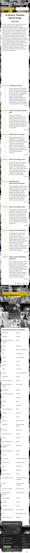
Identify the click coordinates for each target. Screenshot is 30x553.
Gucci (3, 405)
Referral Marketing (7, 451)
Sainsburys (5, 458)
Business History (15, 21)
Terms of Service (24, 544)
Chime (17, 365)
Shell (3, 466)
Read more (5, 535)
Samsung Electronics (21, 458)
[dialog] (11, 536)
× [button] (20, 522)
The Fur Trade (20, 489)
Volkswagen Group (21, 513)
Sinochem (18, 466)
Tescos (4, 483)
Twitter (18, 502)
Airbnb (18, 332)
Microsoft (4, 430)
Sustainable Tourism (7, 478)
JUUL (3, 417)
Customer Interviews (21, 373)
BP (3, 353)
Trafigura (4, 502)
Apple (17, 340)
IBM (17, 409)
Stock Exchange (6, 474)
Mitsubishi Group (7, 434)
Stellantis (18, 470)
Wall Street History (7, 517)
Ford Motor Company (7, 393)
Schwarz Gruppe (20, 462)
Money (18, 434)
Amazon (18, 336)
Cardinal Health (20, 357)
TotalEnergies (6, 498)
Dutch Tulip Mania (7, 380)
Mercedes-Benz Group (20, 425)
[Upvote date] (25, 105)
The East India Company (20, 484)
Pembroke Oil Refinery (6, 446)
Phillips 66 (19, 445)
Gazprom (18, 397)
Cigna (3, 369)
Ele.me (18, 380)
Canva (3, 357)
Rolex (17, 454)
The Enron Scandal (7, 489)
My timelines (22, 8)
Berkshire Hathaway (21, 349)
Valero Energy (19, 509)
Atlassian (18, 346)
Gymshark (18, 405)
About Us (22, 538)
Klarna (18, 417)
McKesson (5, 424)
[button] (12, 549)
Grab (17, 401)
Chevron (4, 365)
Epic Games (19, 384)
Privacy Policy (23, 546)
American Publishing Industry (7, 341)
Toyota (18, 498)
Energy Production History (7, 385)
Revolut (18, 451)
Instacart (4, 413)
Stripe (17, 474)
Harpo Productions (7, 409)
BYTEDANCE (19, 353)
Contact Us (23, 541)
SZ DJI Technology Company (21, 478)
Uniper (18, 506)
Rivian (4, 454)
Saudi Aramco (5, 462)
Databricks (5, 376)
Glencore (4, 401)
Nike (3, 437)
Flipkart (18, 390)
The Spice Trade (20, 492)
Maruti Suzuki (20, 420)
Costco (4, 373)
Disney (18, 376)
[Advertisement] (15, 67)
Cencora (18, 361)
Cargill (4, 361)
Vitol (3, 513)
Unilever (4, 506)
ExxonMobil (5, 390)
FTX (3, 397)
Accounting (5, 332)
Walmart (18, 517)
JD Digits (18, 413)
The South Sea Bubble (6, 493)
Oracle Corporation (7, 441)
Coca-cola (18, 369)
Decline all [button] (16, 546)
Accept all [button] (7, 546)
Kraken (4, 420)
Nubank (18, 437)
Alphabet (4, 336)
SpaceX (4, 470)
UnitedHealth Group (7, 509)
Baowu (4, 349)
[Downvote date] (27, 105)
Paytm (17, 441)
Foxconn (18, 393)
